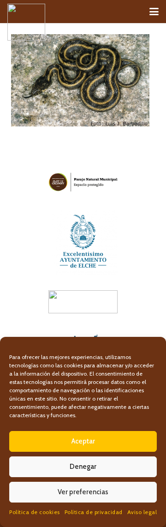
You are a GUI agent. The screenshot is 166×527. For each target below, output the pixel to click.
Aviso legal (142, 512)
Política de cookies (34, 512)
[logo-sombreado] (26, 22)
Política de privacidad (94, 512)
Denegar (83, 466)
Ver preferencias (83, 492)
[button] (154, 11)
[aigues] (83, 301)
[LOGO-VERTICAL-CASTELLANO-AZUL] (83, 240)
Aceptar (83, 441)
